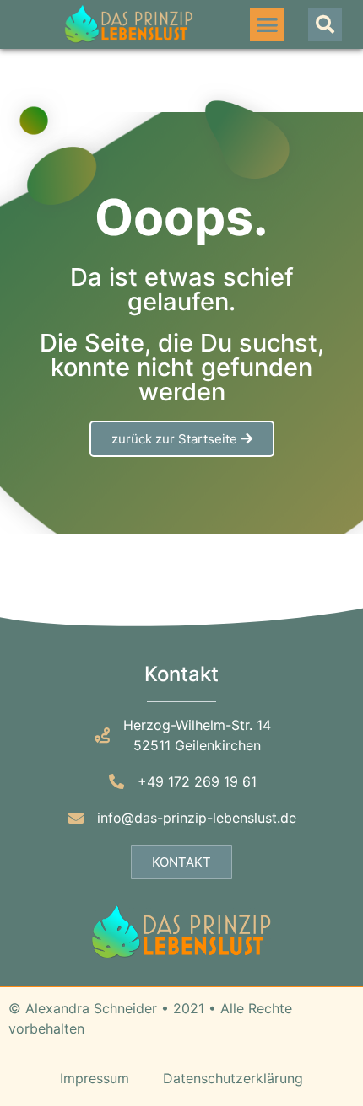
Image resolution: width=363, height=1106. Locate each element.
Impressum (94, 1078)
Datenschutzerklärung (233, 1078)
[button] (267, 25)
